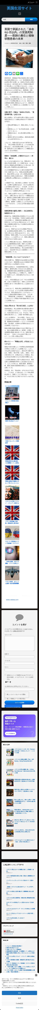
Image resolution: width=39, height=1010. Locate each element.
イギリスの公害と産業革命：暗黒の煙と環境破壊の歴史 (20, 897)
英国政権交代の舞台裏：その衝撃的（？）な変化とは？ (20, 951)
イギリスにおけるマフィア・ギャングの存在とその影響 (20, 908)
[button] (36, 975)
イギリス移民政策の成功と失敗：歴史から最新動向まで (20, 875)
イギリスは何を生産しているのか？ (15, 918)
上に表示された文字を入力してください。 (17, 686)
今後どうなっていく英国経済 (13, 949)
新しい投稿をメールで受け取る (16, 698)
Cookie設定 (19, 1003)
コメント (8, 634)
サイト (7, 667)
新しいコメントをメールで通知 (16, 694)
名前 (7, 654)
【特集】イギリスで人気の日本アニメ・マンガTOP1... (20, 886)
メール (7, 660)
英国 (27, 43)
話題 (30, 43)
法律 (23, 43)
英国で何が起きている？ (12, 947)
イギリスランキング (8, 934)
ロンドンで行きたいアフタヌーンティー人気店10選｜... (20, 913)
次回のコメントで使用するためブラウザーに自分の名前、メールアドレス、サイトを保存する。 (20, 677)
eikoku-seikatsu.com (12, 599)
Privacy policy (19, 1007)
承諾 (19, 993)
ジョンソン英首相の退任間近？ (14, 946)
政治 (20, 43)
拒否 (19, 998)
